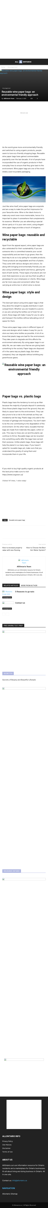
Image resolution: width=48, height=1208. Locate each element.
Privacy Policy (7, 1141)
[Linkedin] (33, 106)
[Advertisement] (24, 4)
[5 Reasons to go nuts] (8, 594)
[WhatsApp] (28, 106)
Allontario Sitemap (9, 1194)
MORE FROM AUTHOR (29, 585)
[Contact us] (8, 606)
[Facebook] (12, 106)
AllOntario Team (9, 98)
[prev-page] (3, 614)
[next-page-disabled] (7, 614)
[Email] (38, 106)
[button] (4, 62)
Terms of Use (7, 1152)
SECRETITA (8, 673)
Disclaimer (6, 1148)
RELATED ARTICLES (11, 585)
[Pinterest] (22, 106)
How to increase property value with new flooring (12, 549)
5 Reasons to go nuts (24, 591)
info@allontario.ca (19, 1180)
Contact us (20, 603)
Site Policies (7, 1145)
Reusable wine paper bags (17, 520)
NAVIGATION (8, 1188)
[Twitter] (17, 106)
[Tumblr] (44, 106)
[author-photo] (24, 563)
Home (3, 67)
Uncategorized (12, 67)
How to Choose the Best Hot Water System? (36, 549)
